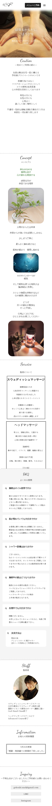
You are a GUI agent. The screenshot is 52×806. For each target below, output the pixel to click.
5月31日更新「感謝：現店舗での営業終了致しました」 (26, 748)
